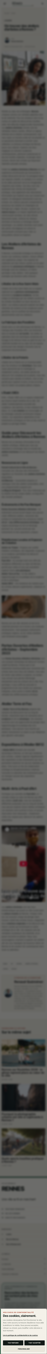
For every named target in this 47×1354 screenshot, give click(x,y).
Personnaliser (24, 1349)
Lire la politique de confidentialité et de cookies (20, 1335)
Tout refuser (13, 1343)
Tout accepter (34, 1343)
